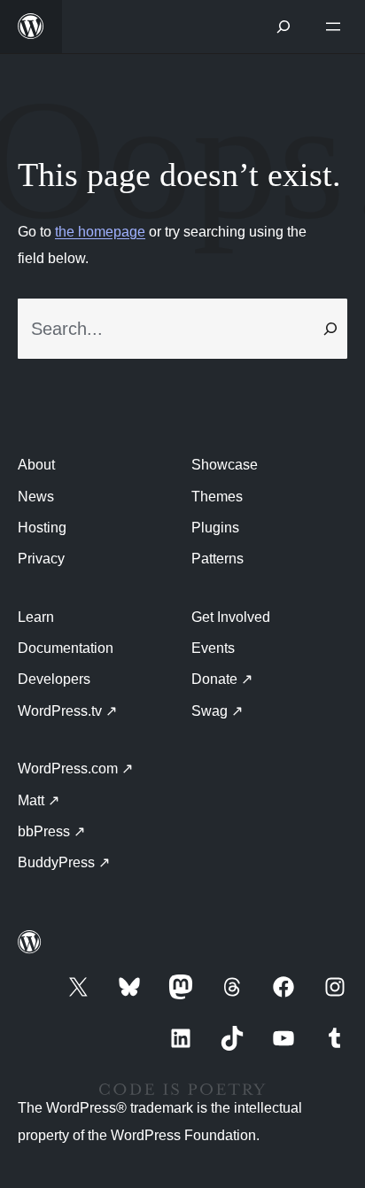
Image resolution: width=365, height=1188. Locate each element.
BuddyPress (64, 862)
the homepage (100, 231)
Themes (217, 496)
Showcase (224, 464)
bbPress (51, 831)
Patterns (217, 558)
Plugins (215, 527)
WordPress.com (75, 768)
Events (213, 648)
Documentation (65, 648)
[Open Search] (283, 26)
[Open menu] (336, 26)
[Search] (330, 328)
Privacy (41, 558)
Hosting (42, 527)
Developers (54, 679)
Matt (38, 800)
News (36, 496)
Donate (221, 679)
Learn (36, 617)
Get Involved (230, 617)
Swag (217, 710)
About (36, 464)
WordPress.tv (67, 710)
